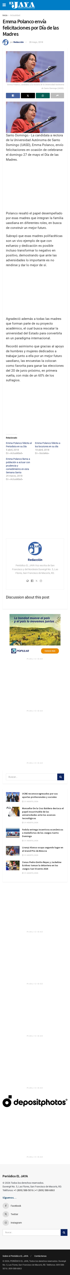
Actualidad (15, 15)
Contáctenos (40, 1256)
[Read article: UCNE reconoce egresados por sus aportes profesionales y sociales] (13, 797)
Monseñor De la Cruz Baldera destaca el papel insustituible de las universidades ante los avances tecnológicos (43, 813)
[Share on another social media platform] (57, 95)
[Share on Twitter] (28, 95)
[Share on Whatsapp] (43, 95)
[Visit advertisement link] (35, 635)
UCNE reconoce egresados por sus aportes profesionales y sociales (40, 795)
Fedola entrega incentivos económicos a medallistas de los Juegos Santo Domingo (42, 833)
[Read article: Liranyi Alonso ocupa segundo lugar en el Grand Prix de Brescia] (13, 851)
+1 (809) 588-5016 (23, 1190)
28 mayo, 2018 (36, 42)
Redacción (18, 42)
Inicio (5, 15)
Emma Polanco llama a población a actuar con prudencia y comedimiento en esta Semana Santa (18, 466)
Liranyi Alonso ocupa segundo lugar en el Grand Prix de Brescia (42, 849)
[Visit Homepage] (22, 5)
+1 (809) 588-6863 (45, 1190)
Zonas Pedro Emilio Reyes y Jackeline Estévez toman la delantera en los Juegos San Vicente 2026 (41, 865)
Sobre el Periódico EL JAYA (15, 1256)
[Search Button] (60, 777)
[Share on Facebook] (13, 95)
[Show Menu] (4, 5)
